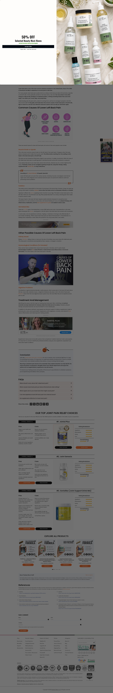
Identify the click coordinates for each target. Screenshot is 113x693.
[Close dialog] (111, 2)
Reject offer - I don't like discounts (28, 49)
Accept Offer (28, 46)
